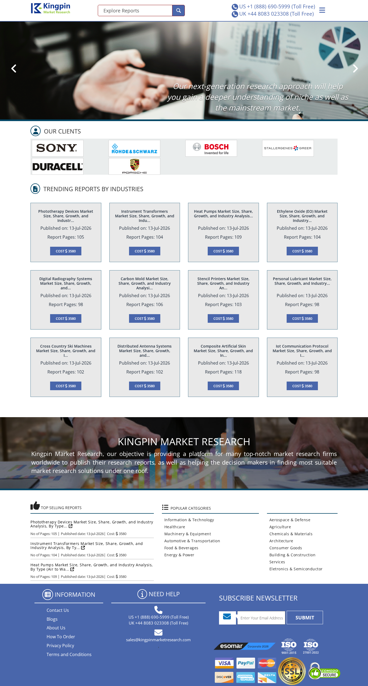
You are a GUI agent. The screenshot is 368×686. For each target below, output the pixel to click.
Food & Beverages (180, 547)
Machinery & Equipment (186, 533)
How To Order (61, 637)
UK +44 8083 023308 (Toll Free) (276, 13)
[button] (322, 10)
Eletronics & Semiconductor (295, 568)
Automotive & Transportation (191, 540)
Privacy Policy (60, 646)
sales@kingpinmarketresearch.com (158, 639)
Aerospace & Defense (289, 519)
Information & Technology (188, 519)
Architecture (280, 540)
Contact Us (58, 610)
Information (75, 594)
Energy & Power (178, 554)
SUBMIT (305, 617)
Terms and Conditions (69, 654)
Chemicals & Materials (290, 533)
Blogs (52, 619)
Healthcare (173, 526)
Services (276, 561)
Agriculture (279, 526)
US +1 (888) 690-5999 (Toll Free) (277, 6)
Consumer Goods (284, 547)
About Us (56, 628)
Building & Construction (291, 554)
